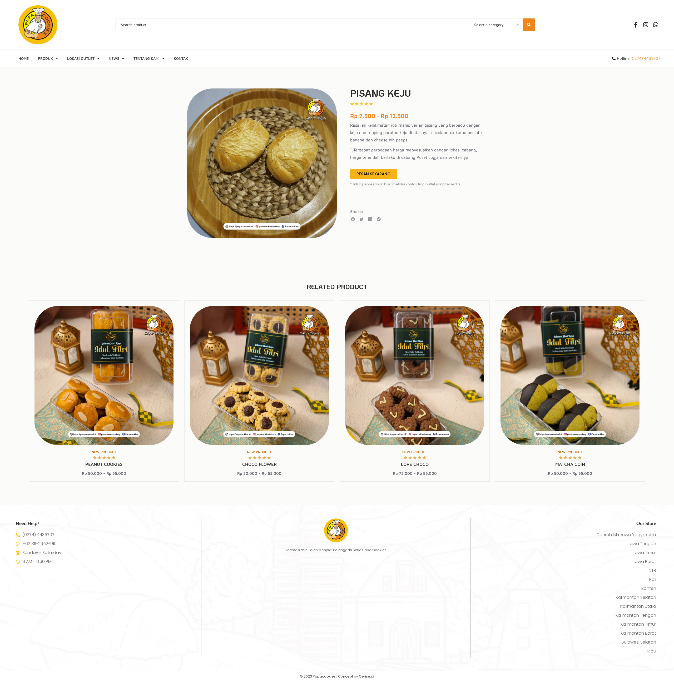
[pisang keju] (262, 163)
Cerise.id (366, 676)
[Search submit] (529, 24)
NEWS (114, 58)
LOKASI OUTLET (81, 58)
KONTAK (181, 58)
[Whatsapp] (656, 25)
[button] (353, 219)
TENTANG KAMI (146, 58)
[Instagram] (646, 25)
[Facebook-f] (636, 25)
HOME (23, 58)
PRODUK (45, 58)
